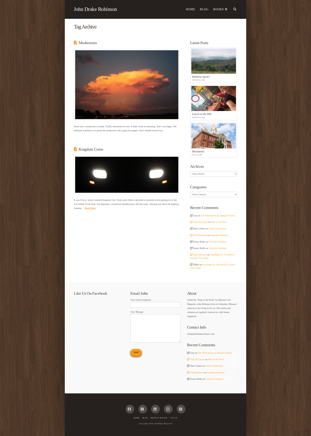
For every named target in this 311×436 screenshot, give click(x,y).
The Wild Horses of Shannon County (218, 215)
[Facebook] (130, 409)
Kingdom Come (91, 149)
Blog (145, 418)
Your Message (136, 312)
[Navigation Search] (233, 9)
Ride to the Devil (219, 222)
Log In (173, 418)
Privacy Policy (159, 418)
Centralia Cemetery (219, 235)
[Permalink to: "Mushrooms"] (126, 84)
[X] (142, 409)
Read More (90, 208)
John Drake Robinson (95, 9)
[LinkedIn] (155, 409)
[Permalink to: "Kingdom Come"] (126, 175)
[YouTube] (168, 409)
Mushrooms (88, 43)
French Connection (217, 228)
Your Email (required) (140, 300)
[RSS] (181, 409)
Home (137, 418)
